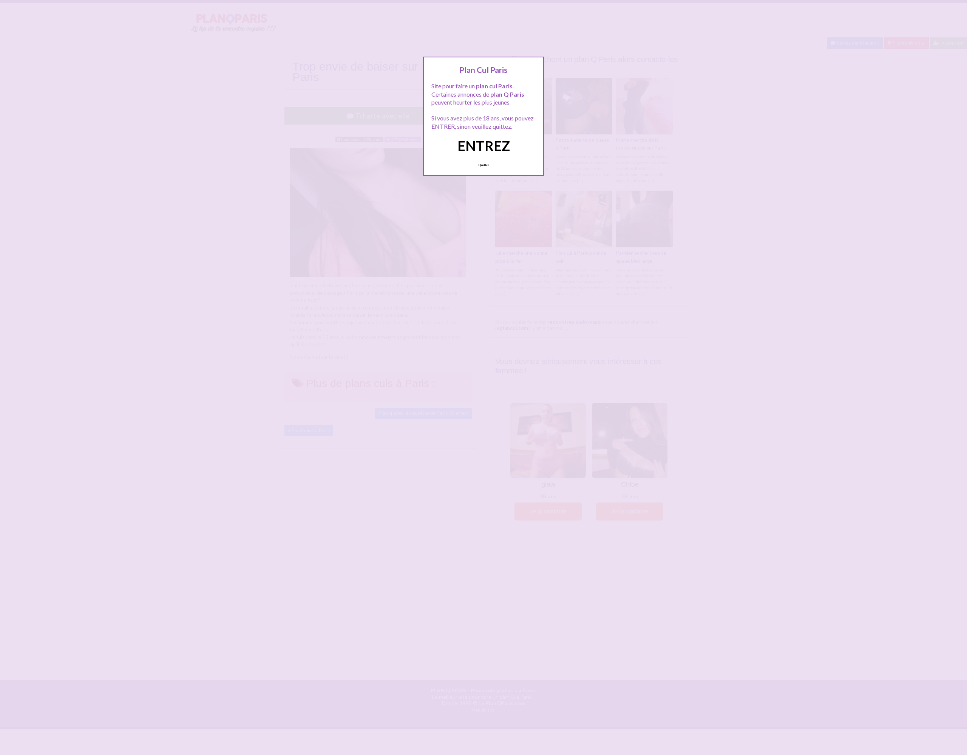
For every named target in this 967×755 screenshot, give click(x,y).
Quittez (483, 165)
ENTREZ (483, 145)
